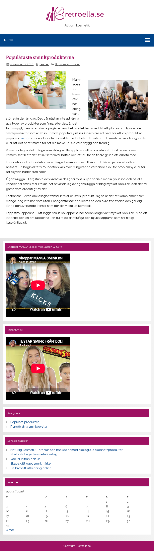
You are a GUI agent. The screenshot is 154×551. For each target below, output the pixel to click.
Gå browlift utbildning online (30, 468)
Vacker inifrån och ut (25, 459)
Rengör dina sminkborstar (28, 426)
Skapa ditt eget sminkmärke (30, 463)
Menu (8, 40)
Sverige (25, 138)
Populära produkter (67, 64)
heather (44, 64)
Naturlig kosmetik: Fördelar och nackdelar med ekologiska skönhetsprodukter (66, 450)
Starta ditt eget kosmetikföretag (33, 454)
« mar (10, 530)
